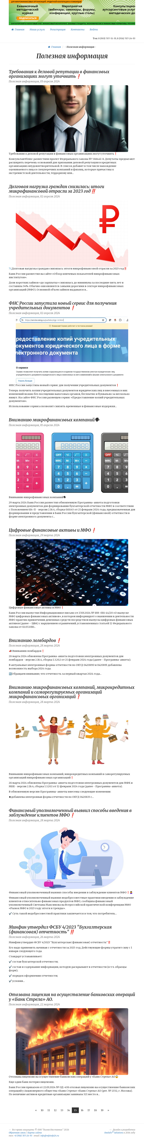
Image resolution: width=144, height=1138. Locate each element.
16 (82, 1110)
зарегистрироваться (71, 18)
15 (75, 1110)
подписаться (28, 18)
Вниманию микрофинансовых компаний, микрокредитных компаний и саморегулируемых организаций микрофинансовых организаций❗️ (72, 692)
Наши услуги (37, 29)
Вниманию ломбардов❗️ (35, 640)
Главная (19, 29)
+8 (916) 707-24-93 (23, 1135)
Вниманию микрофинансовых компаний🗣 (54, 420)
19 (102, 1110)
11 (48, 1110)
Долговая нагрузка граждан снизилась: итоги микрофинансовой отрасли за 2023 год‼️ (56, 189)
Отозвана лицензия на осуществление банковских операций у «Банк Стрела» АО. (72, 997)
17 (88, 1110)
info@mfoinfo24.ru (49, 1135)
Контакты (77, 29)
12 (55, 1110)
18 (95, 1110)
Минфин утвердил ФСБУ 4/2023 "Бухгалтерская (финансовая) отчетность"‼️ (60, 929)
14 (68, 1110)
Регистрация (58, 29)
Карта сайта (35, 1132)
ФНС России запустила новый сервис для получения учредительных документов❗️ (63, 306)
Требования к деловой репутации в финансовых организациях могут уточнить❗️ (59, 74)
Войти (94, 29)
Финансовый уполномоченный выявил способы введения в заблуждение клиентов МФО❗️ (70, 813)
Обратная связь (17, 1132)
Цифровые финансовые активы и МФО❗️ (52, 530)
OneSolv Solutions (113, 1132)
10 (42, 1110)
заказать (129, 18)
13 (62, 1110)
